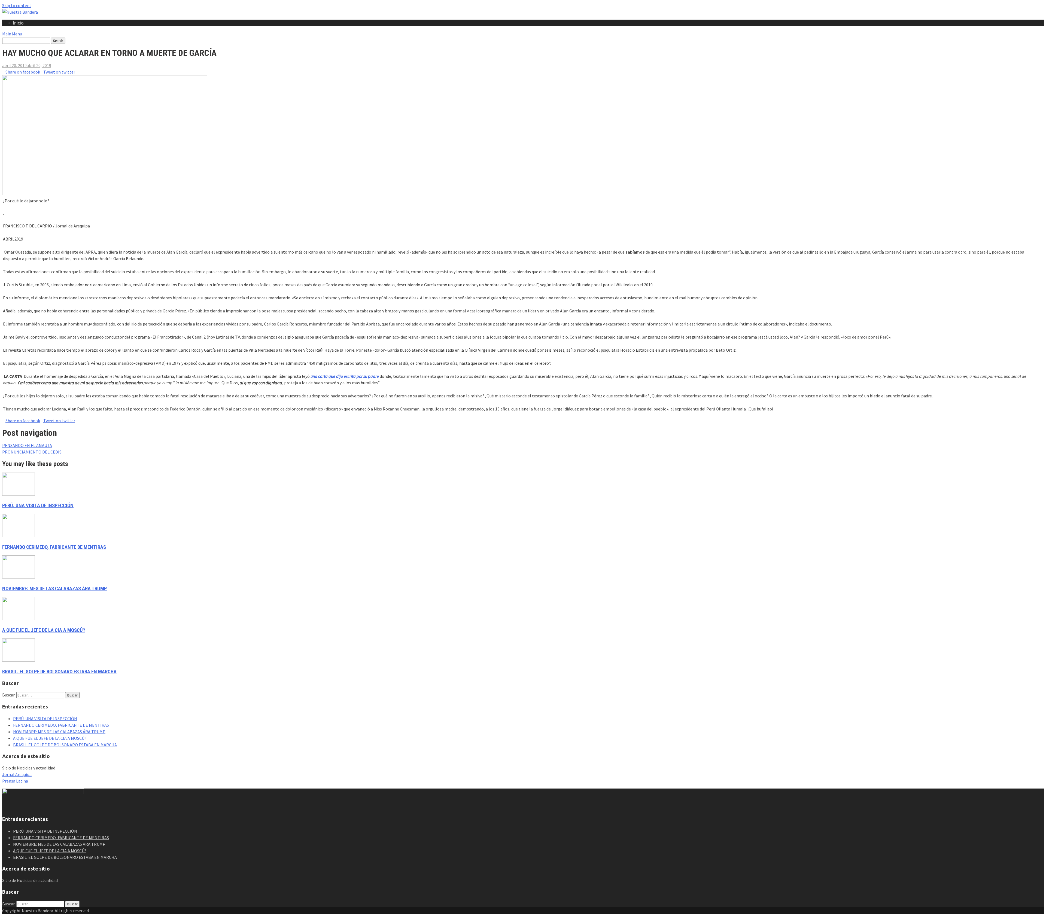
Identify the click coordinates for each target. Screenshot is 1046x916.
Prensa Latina (15, 781)
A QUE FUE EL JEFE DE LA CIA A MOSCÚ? (43, 630)
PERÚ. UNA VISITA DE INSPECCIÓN (38, 506)
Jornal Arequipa (17, 774)
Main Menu (12, 33)
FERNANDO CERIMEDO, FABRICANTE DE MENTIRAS (54, 547)
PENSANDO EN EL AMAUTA (27, 445)
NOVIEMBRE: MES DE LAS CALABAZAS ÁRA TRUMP (54, 589)
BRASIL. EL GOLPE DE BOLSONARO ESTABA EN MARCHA (59, 672)
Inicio (18, 22)
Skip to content (16, 5)
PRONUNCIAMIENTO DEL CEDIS (32, 452)
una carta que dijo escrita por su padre (345, 376)
